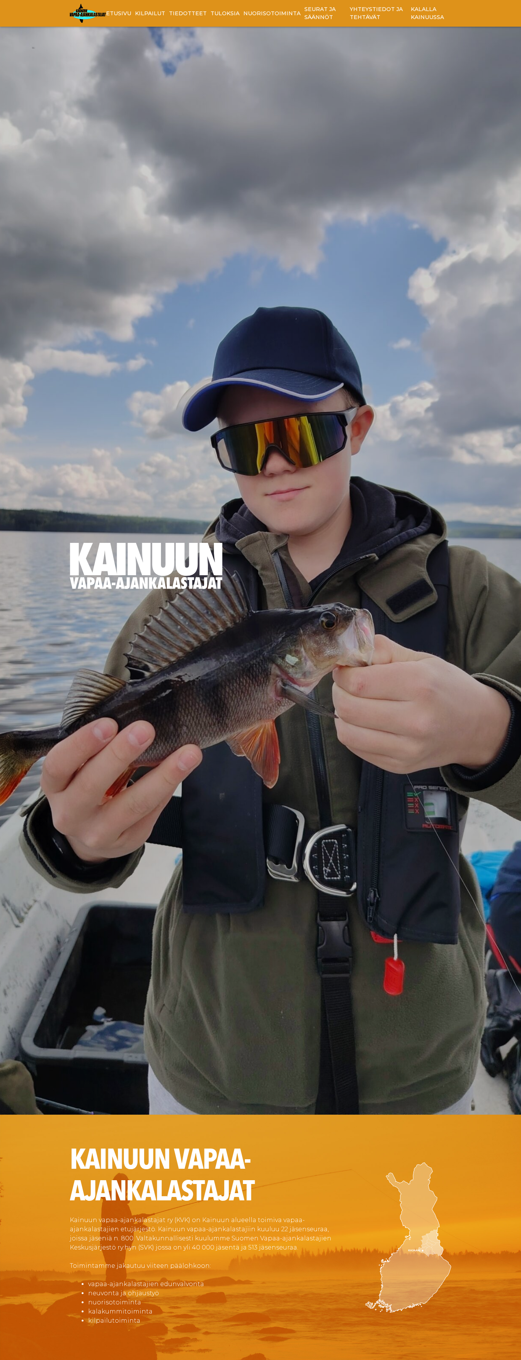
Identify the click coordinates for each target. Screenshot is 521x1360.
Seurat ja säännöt (320, 13)
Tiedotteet (188, 13)
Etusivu (118, 13)
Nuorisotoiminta (272, 13)
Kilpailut (150, 13)
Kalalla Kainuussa (427, 13)
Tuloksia (225, 13)
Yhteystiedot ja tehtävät (376, 13)
